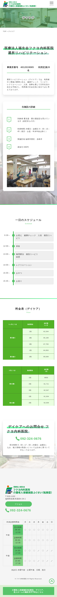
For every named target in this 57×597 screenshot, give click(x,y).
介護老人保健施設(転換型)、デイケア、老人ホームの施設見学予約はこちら (28, 591)
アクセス (18, 504)
